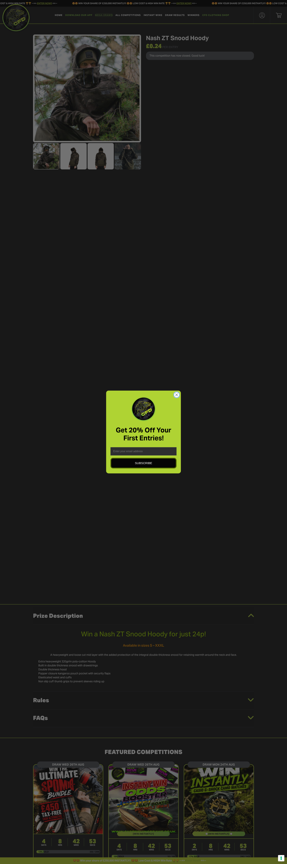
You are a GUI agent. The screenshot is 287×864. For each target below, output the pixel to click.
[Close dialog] (177, 395)
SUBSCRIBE (143, 463)
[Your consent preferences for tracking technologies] (281, 858)
